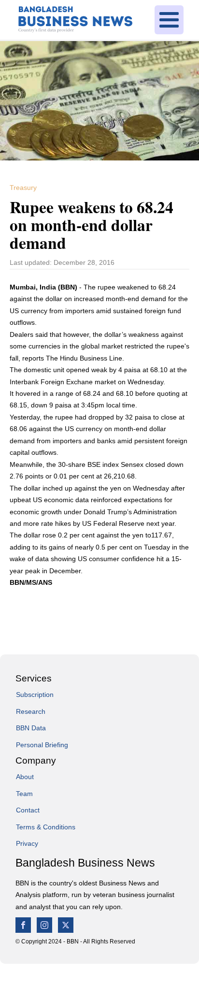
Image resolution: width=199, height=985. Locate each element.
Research (30, 711)
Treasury (23, 187)
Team (24, 793)
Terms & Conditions (45, 827)
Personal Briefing (42, 745)
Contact (28, 810)
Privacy (27, 843)
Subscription (35, 694)
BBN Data (31, 728)
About (25, 777)
